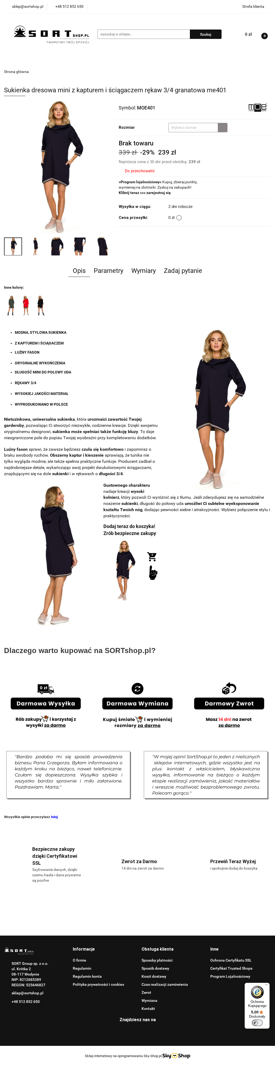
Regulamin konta (87, 976)
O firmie (79, 960)
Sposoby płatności (157, 960)
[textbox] (193, 127)
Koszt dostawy (154, 976)
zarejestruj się (158, 192)
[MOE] (257, 107)
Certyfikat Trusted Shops (231, 968)
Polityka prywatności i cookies (98, 984)
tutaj (54, 817)
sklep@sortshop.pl (28, 993)
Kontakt (148, 1008)
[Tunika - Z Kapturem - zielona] (10, 305)
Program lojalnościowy (140, 182)
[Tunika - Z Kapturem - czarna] (41, 305)
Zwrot (146, 992)
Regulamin (82, 968)
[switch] (257, 1023)
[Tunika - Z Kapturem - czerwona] (25, 305)
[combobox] (197, 127)
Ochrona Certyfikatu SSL (231, 960)
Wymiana (149, 1000)
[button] (84, 949)
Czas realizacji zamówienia (165, 984)
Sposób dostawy (155, 968)
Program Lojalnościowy (230, 976)
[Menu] (266, 986)
